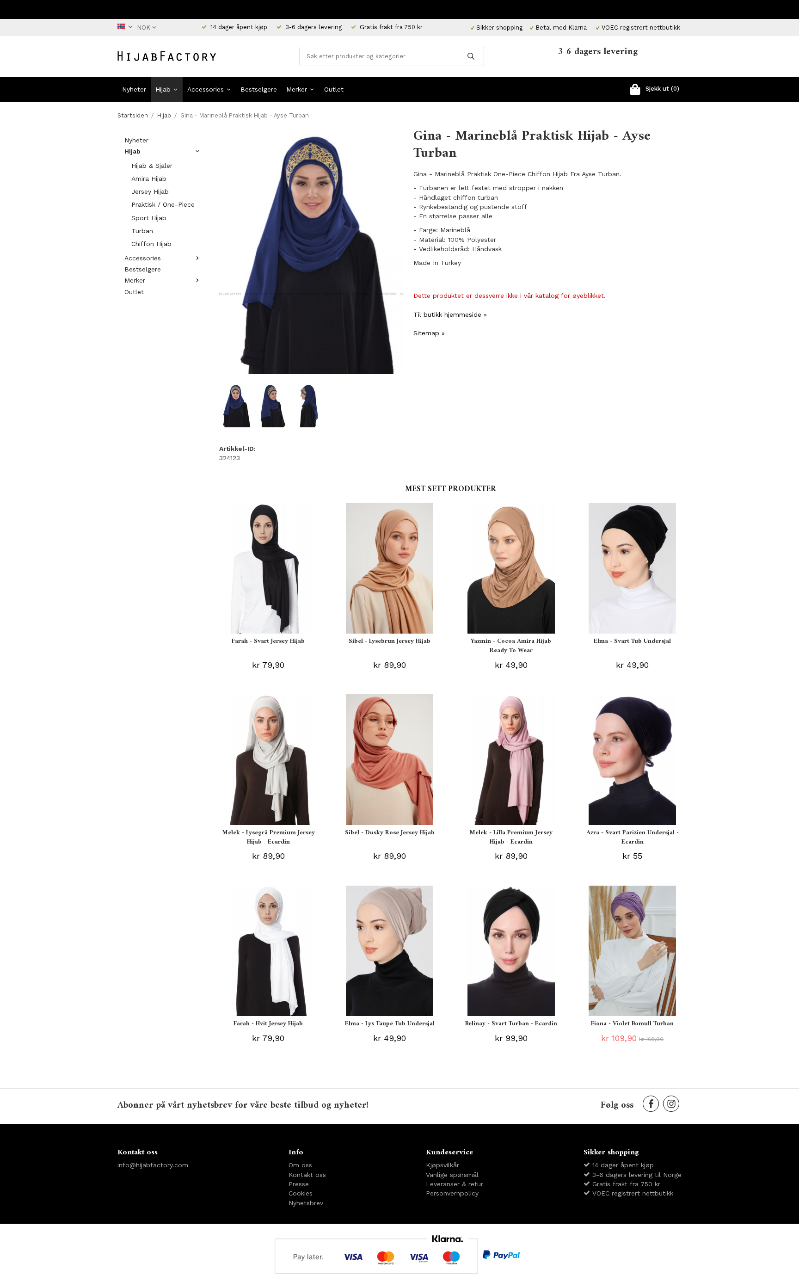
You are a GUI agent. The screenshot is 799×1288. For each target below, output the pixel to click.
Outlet (334, 89)
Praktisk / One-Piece (163, 204)
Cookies (301, 1193)
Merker (296, 89)
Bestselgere (258, 89)
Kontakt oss (307, 1174)
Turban (142, 230)
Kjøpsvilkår (442, 1165)
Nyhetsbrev (306, 1203)
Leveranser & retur (454, 1184)
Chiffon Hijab (151, 243)
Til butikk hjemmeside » (450, 314)
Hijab (163, 89)
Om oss (300, 1165)
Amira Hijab (148, 178)
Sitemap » (429, 333)
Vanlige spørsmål (452, 1174)
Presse (299, 1184)
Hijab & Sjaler (151, 165)
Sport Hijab (148, 218)
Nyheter (134, 89)
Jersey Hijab (150, 191)
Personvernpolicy (452, 1193)
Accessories (205, 89)
